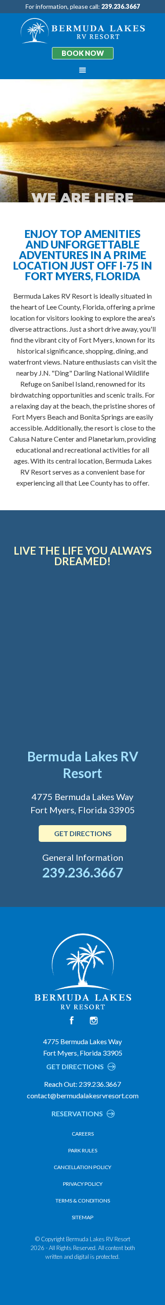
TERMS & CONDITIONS (82, 1200)
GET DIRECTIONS (83, 833)
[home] (83, 30)
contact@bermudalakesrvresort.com (83, 1095)
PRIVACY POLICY (83, 1184)
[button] (83, 70)
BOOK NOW (83, 53)
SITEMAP (82, 1217)
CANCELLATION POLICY (82, 1167)
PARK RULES (82, 1150)
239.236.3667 (82, 872)
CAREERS (83, 1133)
